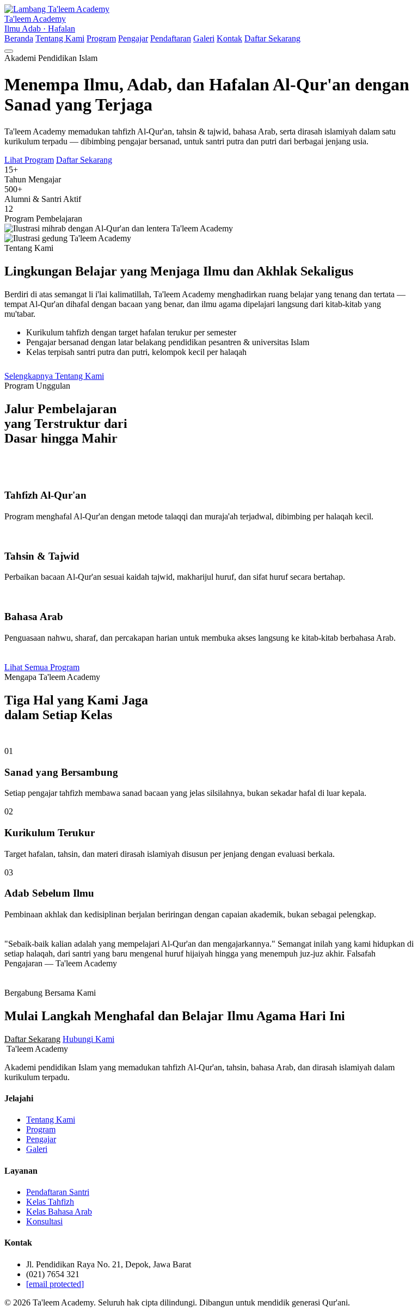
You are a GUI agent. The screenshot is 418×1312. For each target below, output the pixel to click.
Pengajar (133, 38)
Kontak (229, 38)
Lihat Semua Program (41, 667)
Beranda (18, 38)
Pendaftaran (170, 38)
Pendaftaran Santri (57, 1192)
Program (101, 38)
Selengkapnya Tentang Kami (54, 376)
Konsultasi (44, 1221)
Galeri (203, 38)
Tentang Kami (59, 38)
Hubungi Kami (88, 1039)
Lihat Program (29, 159)
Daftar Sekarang (272, 38)
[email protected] (55, 1284)
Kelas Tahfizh (50, 1201)
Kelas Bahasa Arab (59, 1211)
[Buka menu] (8, 51)
